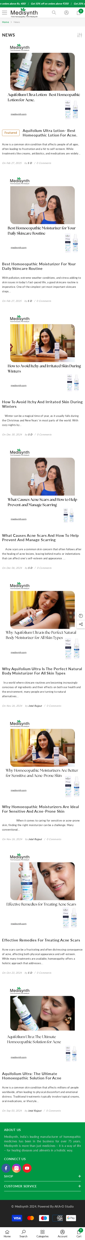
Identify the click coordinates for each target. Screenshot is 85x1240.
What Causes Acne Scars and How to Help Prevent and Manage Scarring (40, 537)
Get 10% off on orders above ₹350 (49, 3)
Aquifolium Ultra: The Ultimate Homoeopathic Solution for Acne (31, 1076)
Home (5, 22)
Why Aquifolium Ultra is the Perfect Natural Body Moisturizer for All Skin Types (42, 671)
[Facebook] (6, 1168)
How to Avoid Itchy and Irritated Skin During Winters (42, 404)
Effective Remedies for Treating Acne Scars (41, 940)
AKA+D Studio (64, 1206)
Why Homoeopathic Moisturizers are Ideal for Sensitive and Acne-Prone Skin (40, 809)
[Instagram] (16, 1168)
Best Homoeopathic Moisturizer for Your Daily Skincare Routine (39, 266)
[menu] (4, 12)
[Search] (54, 12)
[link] (23, 1233)
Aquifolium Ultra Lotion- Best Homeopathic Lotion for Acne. (41, 132)
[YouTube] (27, 1168)
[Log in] (66, 12)
